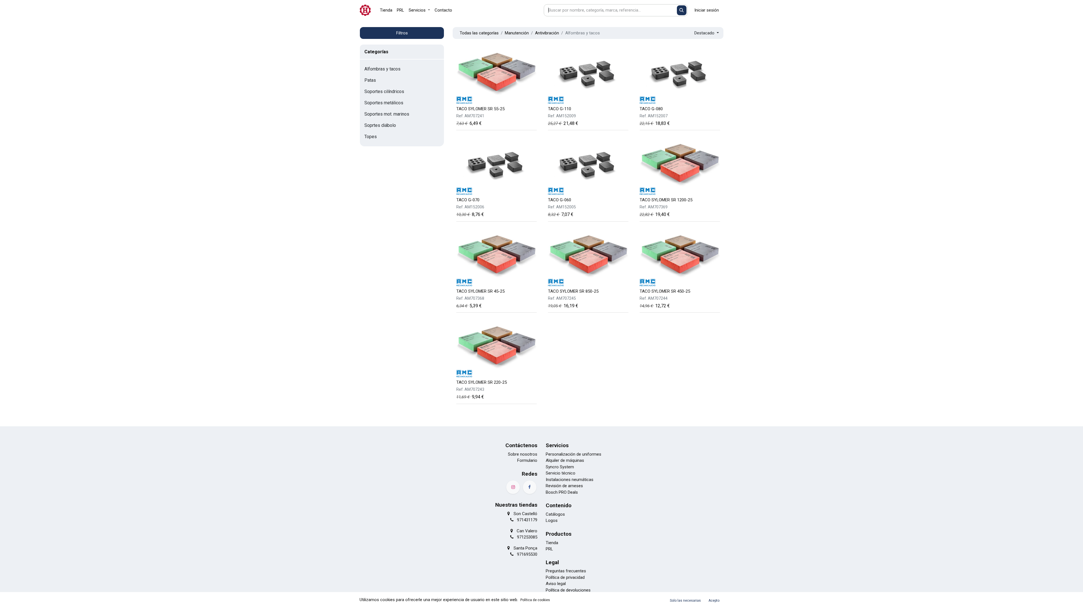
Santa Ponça (525, 548)
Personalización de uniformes (573, 454)
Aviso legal (556, 583)
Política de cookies (535, 600)
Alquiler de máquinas (565, 460)
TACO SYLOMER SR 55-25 (480, 108)
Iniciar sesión (706, 10)
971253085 (527, 537)
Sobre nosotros (522, 454)
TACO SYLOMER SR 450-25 (665, 291)
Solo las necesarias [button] (685, 601)
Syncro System (560, 466)
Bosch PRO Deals (562, 492)
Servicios (557, 445)
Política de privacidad (565, 577)
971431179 (527, 519)
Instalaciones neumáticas (569, 479)
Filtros (402, 33)
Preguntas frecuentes (566, 570)
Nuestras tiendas (516, 505)
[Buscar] (682, 10)
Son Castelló (525, 513)
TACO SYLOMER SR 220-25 (481, 382)
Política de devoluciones (568, 590)
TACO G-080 (651, 108)
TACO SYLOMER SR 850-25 (573, 291)
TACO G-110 (559, 108)
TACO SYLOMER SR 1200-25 (666, 199)
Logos (552, 520)
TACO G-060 (559, 199)
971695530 (527, 554)
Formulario (527, 460)
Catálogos (555, 514)
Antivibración (547, 33)
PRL (549, 548)
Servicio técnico (560, 473)
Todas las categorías (479, 33)
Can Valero (527, 530)
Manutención (517, 33)
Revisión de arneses (564, 485)
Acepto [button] (713, 601)
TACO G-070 (467, 199)
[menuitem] (386, 10)
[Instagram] (513, 487)
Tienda (552, 542)
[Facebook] (529, 487)
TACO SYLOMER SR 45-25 (480, 291)
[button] (706, 33)
